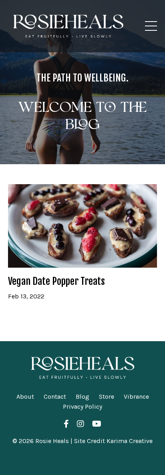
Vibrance (136, 396)
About (25, 396)
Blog (82, 396)
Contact (55, 396)
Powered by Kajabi (82, 454)
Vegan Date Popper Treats (56, 281)
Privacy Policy (82, 406)
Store (106, 396)
